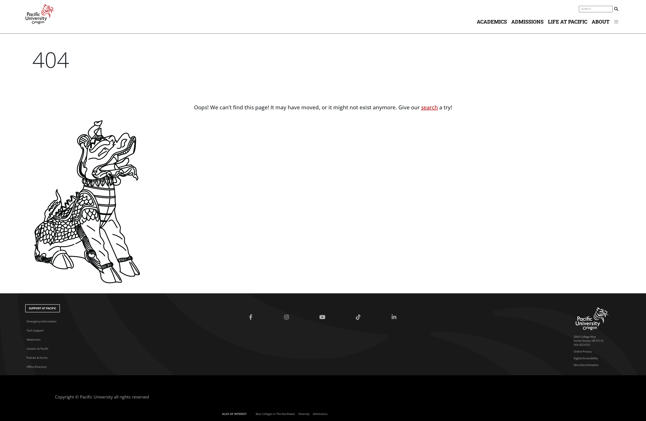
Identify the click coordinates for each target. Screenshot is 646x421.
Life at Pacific (567, 21)
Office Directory (37, 367)
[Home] (40, 14)
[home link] (592, 318)
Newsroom (34, 339)
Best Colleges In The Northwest (275, 414)
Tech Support (35, 330)
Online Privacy (583, 351)
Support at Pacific (42, 308)
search (429, 107)
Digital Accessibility (586, 358)
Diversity (304, 414)
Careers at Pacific (37, 349)
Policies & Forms (37, 358)
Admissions (527, 21)
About (600, 21)
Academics (492, 21)
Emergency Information (42, 321)
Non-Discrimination (586, 365)
